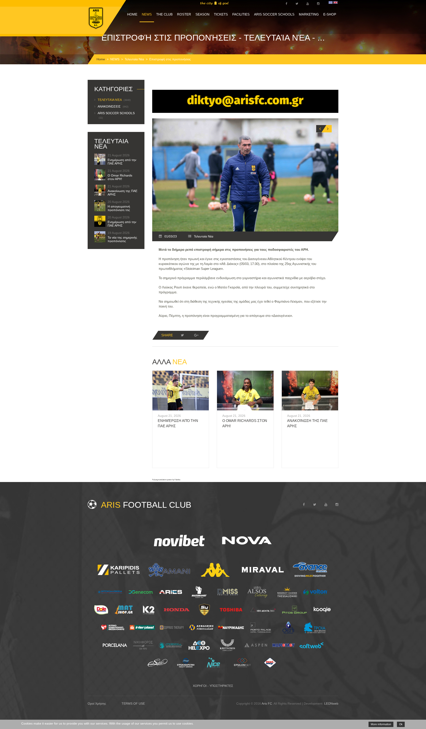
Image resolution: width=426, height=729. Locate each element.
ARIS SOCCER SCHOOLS (274, 14)
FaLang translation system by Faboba (166, 480)
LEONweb (331, 703)
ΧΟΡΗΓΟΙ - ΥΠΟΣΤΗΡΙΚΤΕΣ (213, 686)
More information (381, 724)
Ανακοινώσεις (113, 106)
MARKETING (309, 14)
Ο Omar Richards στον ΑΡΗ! (120, 177)
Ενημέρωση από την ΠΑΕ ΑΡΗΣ (122, 161)
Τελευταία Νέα (134, 59)
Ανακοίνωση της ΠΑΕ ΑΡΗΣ (122, 192)
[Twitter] (182, 335)
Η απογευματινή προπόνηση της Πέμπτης (119, 210)
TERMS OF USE (133, 703)
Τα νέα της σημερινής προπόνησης (122, 239)
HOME (132, 14)
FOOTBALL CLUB (146, 505)
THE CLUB (164, 14)
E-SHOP (329, 14)
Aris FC (267, 703)
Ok (400, 724)
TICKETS (221, 14)
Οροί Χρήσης (97, 703)
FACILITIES (241, 14)
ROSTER (184, 14)
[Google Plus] (196, 335)
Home (101, 59)
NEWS (147, 14)
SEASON (202, 14)
